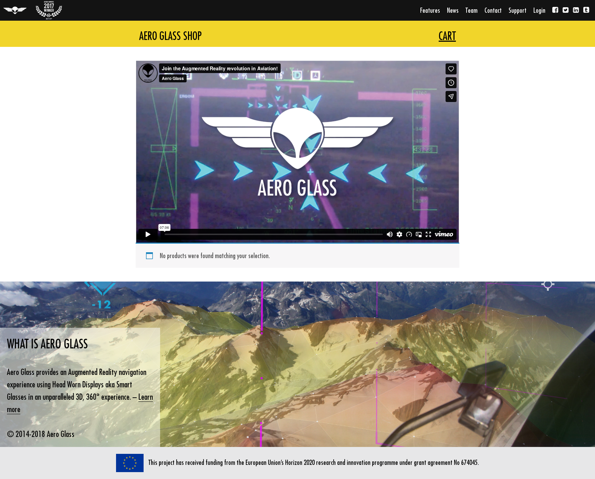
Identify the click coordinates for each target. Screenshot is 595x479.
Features (430, 10)
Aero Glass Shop (170, 35)
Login (539, 10)
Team (472, 10)
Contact (493, 10)
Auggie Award (48, 10)
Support (517, 10)
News (453, 10)
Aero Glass (15, 10)
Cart (447, 35)
